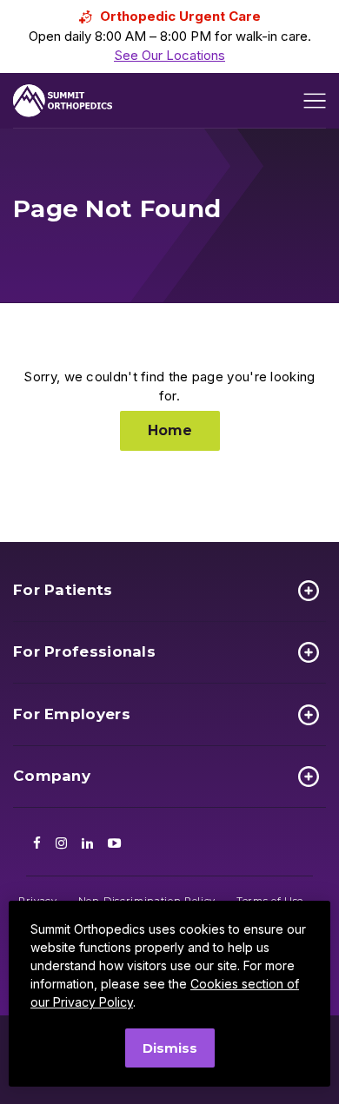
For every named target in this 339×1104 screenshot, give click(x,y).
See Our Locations (169, 55)
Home (170, 430)
